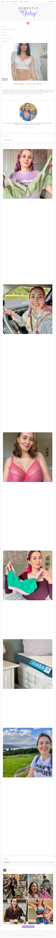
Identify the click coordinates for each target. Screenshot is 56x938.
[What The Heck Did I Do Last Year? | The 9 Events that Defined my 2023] (27, 752)
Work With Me (14, 1)
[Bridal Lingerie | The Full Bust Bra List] (24, 57)
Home (3, 1)
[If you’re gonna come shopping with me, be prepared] (15, 886)
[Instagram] (53, 1)
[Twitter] (27, 128)
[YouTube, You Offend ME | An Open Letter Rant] (27, 575)
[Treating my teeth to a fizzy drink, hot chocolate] (15, 911)
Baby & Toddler (6, 38)
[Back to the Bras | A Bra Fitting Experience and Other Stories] (27, 457)
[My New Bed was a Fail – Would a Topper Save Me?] (27, 664)
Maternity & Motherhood (9, 29)
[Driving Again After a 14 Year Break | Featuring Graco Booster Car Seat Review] (27, 309)
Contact (21, 1)
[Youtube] (30, 128)
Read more (28, 96)
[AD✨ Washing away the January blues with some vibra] (40, 911)
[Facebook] (48, 1)
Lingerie (5, 79)
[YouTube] (51, 1)
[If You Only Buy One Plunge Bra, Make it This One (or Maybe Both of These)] (27, 173)
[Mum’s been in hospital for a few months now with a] (40, 886)
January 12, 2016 (24, 86)
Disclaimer (26, 1)
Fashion (4, 35)
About (7, 1)
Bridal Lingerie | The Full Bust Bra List (28, 84)
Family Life (5, 41)
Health (4, 32)
